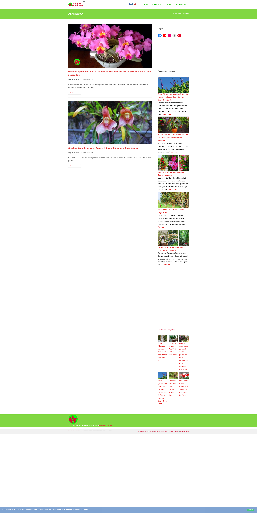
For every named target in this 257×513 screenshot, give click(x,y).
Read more (167, 114)
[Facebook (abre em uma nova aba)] (130, 4)
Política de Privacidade (145, 431)
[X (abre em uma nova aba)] (127, 4)
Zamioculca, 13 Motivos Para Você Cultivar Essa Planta (173, 349)
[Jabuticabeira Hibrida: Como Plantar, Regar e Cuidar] (173, 200)
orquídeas (186, 13)
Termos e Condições (160, 431)
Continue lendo (75, 93)
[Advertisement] (173, 53)
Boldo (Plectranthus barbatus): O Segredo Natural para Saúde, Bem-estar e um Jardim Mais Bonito (173, 97)
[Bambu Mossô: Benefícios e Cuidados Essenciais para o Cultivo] (173, 238)
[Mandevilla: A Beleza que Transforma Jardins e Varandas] (173, 163)
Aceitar (250, 510)
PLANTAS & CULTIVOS (75, 431)
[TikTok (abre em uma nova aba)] (141, 4)
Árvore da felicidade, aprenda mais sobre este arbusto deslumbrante (162, 351)
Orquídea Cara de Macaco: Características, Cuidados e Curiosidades (103, 148)
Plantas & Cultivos (80, 79)
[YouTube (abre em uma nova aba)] (135, 4)
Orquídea (71, 79)
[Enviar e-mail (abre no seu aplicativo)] (138, 4)
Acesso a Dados (174, 431)
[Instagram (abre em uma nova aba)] (132, 4)
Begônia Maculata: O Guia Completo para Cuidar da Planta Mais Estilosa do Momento (173, 137)
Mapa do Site (184, 431)
